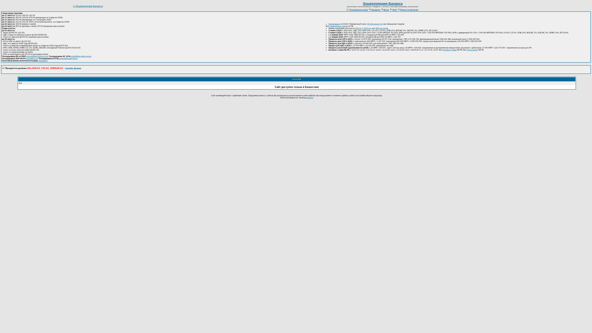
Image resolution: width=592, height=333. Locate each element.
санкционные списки (339, 26)
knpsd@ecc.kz (32, 59)
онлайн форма (73, 68)
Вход (386, 10)
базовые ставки (449, 50)
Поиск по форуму (409, 10)
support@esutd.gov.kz (68, 59)
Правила (375, 10)
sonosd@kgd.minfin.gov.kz (37, 56)
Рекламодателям (359, 10)
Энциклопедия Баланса (383, 4)
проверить (43, 61)
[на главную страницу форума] (88, 6)
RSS (395, 10)
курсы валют (472, 50)
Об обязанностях (374, 24)
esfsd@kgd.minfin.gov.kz (81, 56)
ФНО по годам (382, 28)
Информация (334, 24)
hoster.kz (309, 98)
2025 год (367, 28)
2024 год (359, 28)
